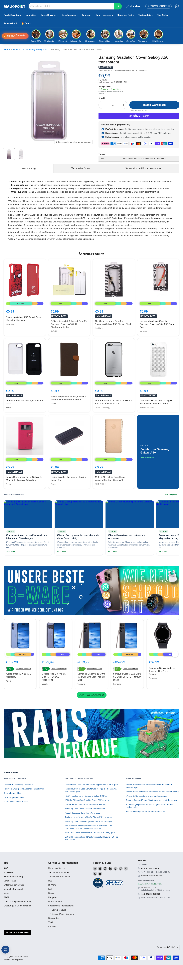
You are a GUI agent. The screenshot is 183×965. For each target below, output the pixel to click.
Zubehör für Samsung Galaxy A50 (30, 49)
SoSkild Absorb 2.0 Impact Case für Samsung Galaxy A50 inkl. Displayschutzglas (69, 324)
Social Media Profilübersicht (61, 905)
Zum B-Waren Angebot (91, 695)
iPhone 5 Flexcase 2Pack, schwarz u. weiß (24, 402)
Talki (50, 922)
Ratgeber (52, 897)
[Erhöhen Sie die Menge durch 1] (123, 105)
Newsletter (53, 918)
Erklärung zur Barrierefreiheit (17, 905)
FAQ (50, 889)
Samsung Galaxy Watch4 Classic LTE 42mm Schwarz (162, 671)
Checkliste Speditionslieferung (18, 901)
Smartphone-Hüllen (12, 793)
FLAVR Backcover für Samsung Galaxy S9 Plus (86, 796)
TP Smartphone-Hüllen (14, 797)
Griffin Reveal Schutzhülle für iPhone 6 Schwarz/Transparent (113, 402)
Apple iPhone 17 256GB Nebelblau (18, 675)
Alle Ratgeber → (171, 495)
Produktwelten (12, 15)
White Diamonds (147, 407)
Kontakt (52, 926)
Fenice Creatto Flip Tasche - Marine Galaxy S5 (68, 478)
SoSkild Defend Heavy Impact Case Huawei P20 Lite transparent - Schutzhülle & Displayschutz (88, 827)
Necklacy (99, 328)
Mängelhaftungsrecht (14, 889)
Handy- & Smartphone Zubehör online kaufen (24, 788)
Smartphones (69, 15)
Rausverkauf (10, 23)
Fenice (53, 404)
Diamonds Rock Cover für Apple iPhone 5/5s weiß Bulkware (156, 402)
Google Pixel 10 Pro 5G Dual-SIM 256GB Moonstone (54, 676)
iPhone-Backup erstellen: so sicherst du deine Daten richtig (152, 791)
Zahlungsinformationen (59, 876)
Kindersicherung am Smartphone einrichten (145, 811)
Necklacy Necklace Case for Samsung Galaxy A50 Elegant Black (113, 323)
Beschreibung (29, 168)
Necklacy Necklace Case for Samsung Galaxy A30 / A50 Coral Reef (157, 324)
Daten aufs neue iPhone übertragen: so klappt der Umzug (151, 800)
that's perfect (124, 15)
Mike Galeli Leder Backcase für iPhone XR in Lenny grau (90, 832)
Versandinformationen (58, 872)
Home (7, 49)
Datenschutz (10, 880)
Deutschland (166, 947)
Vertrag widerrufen (17, 932)
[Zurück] (8, 654)
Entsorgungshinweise (14, 884)
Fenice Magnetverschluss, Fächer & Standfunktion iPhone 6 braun (68, 398)
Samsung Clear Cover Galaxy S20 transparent (85, 808)
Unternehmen (55, 901)
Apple (8, 681)
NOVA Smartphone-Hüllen (16, 801)
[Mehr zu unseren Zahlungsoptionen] (129, 125)
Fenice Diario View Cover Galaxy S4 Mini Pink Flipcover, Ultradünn (24, 478)
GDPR (7, 897)
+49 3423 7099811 (150, 894)
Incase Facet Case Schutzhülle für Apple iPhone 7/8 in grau (91, 784)
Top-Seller (162, 15)
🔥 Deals (26, 23)
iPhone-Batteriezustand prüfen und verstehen (146, 796)
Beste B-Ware (48, 15)
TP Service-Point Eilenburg (61, 914)
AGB (6, 868)
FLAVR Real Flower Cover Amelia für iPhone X (86, 804)
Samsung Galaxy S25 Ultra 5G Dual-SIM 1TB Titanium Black (91, 676)
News (6, 893)
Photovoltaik (145, 15)
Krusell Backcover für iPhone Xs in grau (82, 813)
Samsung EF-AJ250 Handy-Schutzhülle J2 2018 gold (88, 821)
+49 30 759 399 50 (150, 868)
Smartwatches (104, 15)
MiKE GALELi (100, 484)
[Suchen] (118, 6)
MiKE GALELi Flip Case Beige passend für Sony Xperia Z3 (110, 478)
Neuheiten (30, 15)
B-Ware (52, 884)
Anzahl (102, 98)
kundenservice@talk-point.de (151, 875)
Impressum (9, 872)
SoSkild (54, 331)
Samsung (10, 324)
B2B (50, 880)
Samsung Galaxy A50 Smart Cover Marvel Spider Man (24, 319)
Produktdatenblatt (23, 669)
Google (45, 684)
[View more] (91, 590)
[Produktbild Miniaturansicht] (9, 154)
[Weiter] (175, 654)
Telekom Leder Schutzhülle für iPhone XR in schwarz (88, 817)
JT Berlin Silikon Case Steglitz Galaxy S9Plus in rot (87, 800)
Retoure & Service (56, 868)
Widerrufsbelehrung (13, 876)
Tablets (86, 15)
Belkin (8, 407)
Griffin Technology (102, 407)
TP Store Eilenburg (57, 909)
